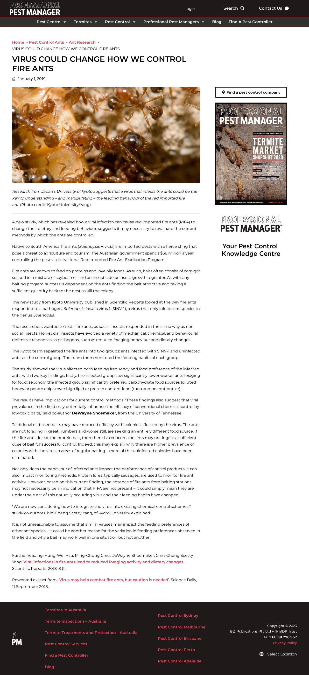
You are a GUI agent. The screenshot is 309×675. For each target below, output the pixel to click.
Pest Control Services (66, 644)
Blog (216, 22)
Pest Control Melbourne (181, 627)
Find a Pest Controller (66, 655)
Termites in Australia (65, 610)
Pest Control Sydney (178, 615)
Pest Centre (48, 22)
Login (189, 8)
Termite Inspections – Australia (75, 621)
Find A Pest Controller (251, 22)
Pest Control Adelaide (180, 661)
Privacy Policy (285, 643)
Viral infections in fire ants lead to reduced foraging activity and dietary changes (103, 562)
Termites (82, 22)
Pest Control (117, 22)
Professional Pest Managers (171, 22)
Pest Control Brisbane (180, 638)
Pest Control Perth (176, 649)
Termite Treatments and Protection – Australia (91, 632)
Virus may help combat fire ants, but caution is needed (113, 580)
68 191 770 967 (284, 637)
